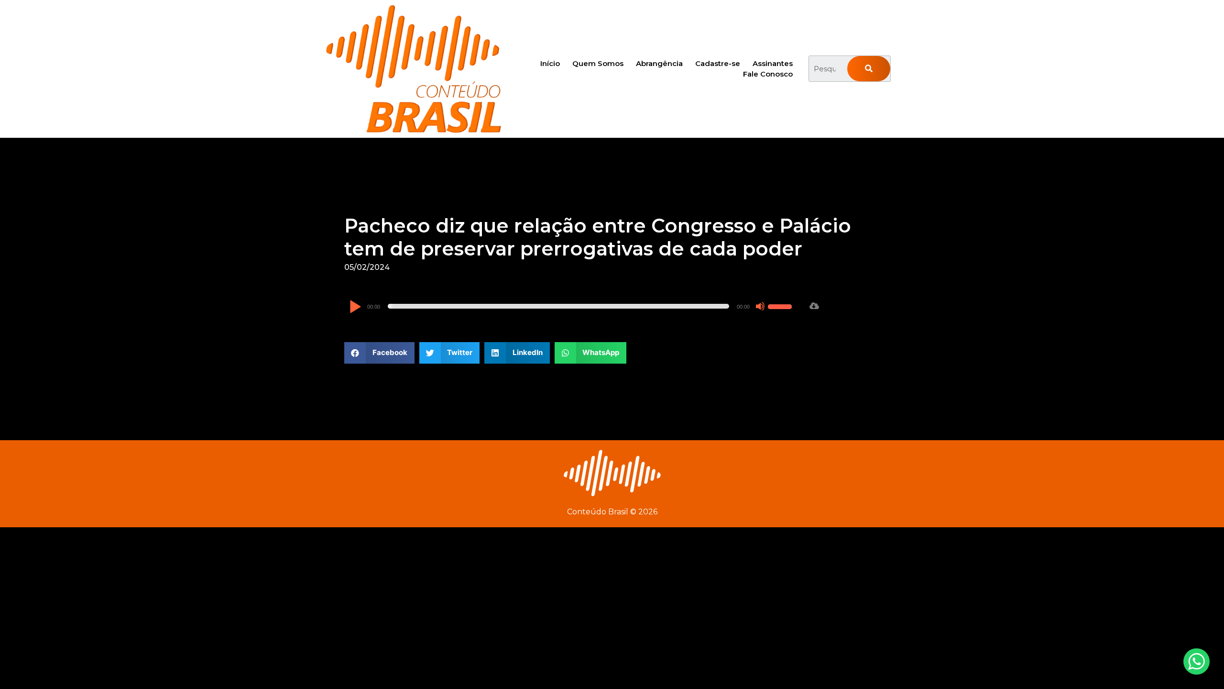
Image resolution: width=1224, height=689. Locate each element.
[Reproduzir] (355, 307)
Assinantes (773, 63)
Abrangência (659, 63)
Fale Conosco (768, 73)
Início (550, 63)
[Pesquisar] (868, 68)
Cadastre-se (717, 63)
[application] (571, 306)
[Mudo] (760, 306)
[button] (379, 353)
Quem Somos (597, 63)
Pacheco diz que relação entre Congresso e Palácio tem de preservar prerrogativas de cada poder (597, 237)
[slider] (781, 305)
